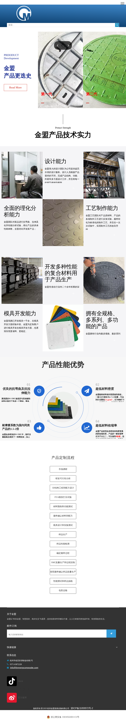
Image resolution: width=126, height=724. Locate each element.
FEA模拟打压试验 (63, 497)
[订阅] (111, 634)
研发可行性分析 (63, 478)
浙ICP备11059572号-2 (82, 708)
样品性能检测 (63, 544)
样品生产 (63, 534)
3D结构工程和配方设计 (63, 488)
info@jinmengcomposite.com (24, 667)
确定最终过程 (63, 553)
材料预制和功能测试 (63, 506)
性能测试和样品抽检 (63, 581)
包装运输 (63, 590)
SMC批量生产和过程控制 (63, 562)
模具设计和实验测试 (63, 525)
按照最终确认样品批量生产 (63, 572)
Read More (15, 87)
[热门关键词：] (117, 25)
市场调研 (63, 469)
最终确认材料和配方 (63, 516)
